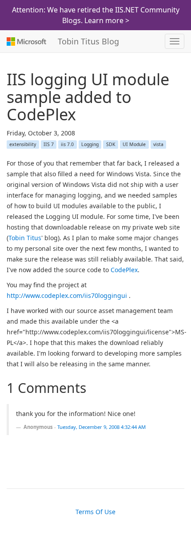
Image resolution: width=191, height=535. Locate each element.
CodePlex (124, 270)
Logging (90, 144)
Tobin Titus (24, 238)
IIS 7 (49, 144)
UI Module (134, 144)
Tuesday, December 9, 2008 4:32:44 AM (101, 427)
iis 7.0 (67, 144)
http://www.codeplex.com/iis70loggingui (67, 295)
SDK (110, 144)
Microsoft (25, 41)
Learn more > (106, 20)
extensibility (22, 144)
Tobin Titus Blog (88, 41)
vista (158, 144)
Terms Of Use (95, 511)
